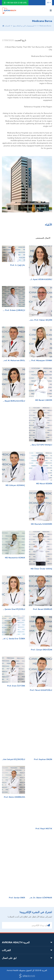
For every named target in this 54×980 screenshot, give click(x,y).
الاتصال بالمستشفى (43, 238)
